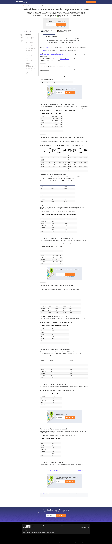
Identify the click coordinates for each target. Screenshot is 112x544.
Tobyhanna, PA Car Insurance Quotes (29, 73)
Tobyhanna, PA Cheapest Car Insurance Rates (31, 66)
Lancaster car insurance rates (56, 54)
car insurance (47, 47)
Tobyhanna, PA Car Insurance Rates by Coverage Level (29, 42)
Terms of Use (63, 26)
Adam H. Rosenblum (51, 30)
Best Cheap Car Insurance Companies (31, 5)
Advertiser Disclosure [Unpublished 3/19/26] (33, 532)
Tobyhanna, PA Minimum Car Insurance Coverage (30, 38)
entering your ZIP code (76, 464)
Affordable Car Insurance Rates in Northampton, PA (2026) (54, 469)
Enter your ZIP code (64, 58)
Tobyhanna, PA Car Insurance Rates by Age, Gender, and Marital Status (31, 47)
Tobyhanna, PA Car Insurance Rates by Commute (29, 62)
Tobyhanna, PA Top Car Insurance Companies (30, 69)
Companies (67, 2)
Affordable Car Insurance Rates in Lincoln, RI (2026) (75, 469)
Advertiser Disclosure (27, 31)
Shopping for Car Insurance (77, 2)
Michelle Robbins (67, 30)
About (24, 532)
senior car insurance (82, 208)
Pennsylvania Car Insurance (45, 5)
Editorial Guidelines (45, 493)
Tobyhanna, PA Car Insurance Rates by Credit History (31, 52)
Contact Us (44, 532)
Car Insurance (60, 2)
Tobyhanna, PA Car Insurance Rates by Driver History (31, 57)
